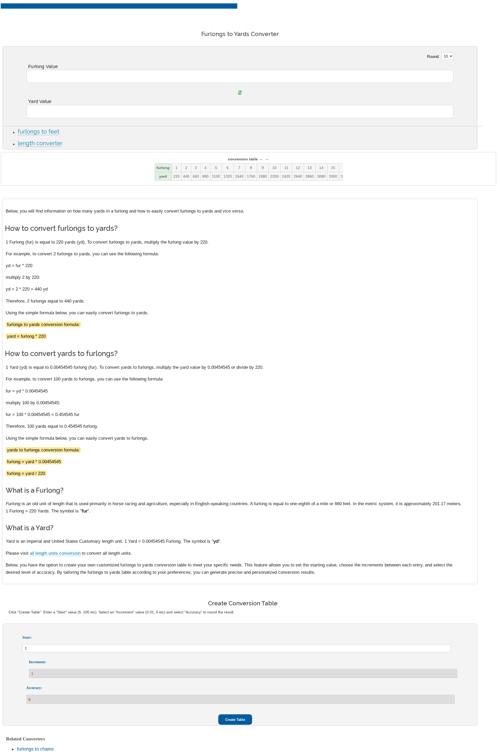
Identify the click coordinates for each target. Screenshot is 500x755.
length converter (40, 143)
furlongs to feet (38, 131)
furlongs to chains (35, 749)
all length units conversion (55, 553)
